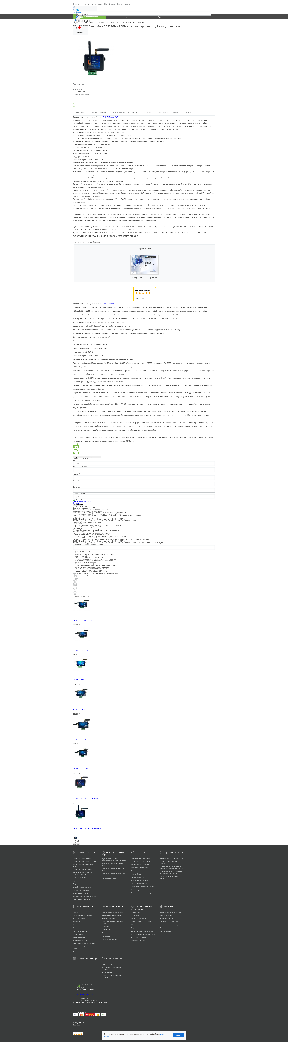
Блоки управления (79, 878)
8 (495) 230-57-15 (85, 994)
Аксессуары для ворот (109, 878)
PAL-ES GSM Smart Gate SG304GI (85, 798)
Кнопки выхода (78, 934)
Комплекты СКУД (79, 918)
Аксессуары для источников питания (112, 976)
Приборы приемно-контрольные (142, 922)
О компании (77, 4)
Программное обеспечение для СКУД (84, 948)
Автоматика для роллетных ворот (85, 869)
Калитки (76, 912)
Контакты (127, 4)
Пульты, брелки (78, 881)
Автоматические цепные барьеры (143, 893)
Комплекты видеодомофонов (170, 912)
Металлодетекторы (80, 940)
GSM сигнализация (137, 925)
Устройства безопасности (82, 887)
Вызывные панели (166, 918)
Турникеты (77, 952)
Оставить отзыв (78, 504)
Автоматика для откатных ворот (84, 858)
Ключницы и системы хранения (84, 944)
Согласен (179, 1035)
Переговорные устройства (169, 922)
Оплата (119, 4)
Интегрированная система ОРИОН (143, 934)
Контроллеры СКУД (80, 931)
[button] (74, 10)
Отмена (76, 503)
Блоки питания (107, 964)
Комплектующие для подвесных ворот (113, 874)
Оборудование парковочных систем (170, 862)
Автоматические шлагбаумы (141, 858)
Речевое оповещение (138, 918)
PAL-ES (75, 87)
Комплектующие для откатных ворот (113, 864)
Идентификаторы (79, 937)
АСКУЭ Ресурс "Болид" (138, 937)
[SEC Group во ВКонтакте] (74, 1025)
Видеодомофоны (166, 915)
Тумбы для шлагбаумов (139, 868)
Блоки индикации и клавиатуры (142, 931)
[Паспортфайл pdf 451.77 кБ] (144, 106)
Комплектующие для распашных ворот (113, 869)
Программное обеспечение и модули (112, 922)
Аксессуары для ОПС (138, 940)
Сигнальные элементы (81, 890)
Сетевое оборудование (110, 939)
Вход (76, 24)
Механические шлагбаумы (140, 865)
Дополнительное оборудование (84, 896)
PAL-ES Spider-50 (79, 709)
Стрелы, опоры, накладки (140, 871)
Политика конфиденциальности (89, 999)
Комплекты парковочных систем (171, 858)
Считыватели (77, 928)
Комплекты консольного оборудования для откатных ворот (114, 859)
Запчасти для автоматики (82, 900)
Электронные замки (80, 925)
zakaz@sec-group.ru (85, 989)
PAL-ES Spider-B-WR (80, 650)
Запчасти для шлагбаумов (140, 890)
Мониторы (106, 930)
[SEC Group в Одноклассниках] (78, 1024)
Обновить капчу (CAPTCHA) (83, 501)
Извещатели (135, 912)
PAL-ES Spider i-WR (110, 117)
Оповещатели (136, 915)
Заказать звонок (79, 12)
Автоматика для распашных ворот (85, 861)
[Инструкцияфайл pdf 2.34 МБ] (144, 103)
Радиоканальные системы (140, 928)
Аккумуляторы (107, 972)
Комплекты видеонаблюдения (112, 912)
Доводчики (77, 922)
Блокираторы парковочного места (170, 877)
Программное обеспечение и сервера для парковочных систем (171, 867)
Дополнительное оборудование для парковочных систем (171, 872)
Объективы (106, 927)
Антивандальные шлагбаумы (141, 861)
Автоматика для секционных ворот (83, 865)
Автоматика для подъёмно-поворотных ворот (82, 873)
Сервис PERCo (102, 4)
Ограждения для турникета (82, 915)
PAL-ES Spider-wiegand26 (82, 620)
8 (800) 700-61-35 (82, 21)
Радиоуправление (79, 884)
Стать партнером (89, 4)
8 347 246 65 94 (82, 14)
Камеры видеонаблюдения (111, 915)
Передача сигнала (108, 933)
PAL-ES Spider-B (79, 680)
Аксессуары (106, 936)
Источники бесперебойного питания (112, 968)
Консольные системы (80, 893)
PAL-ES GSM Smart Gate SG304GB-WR (87, 828)
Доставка (112, 4)
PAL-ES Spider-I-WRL (80, 769)
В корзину (76, 844)
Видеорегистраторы (109, 918)
